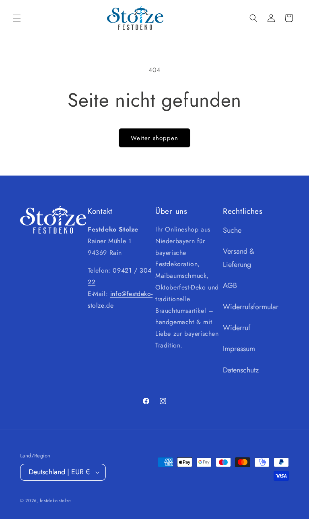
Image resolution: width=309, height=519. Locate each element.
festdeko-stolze (56, 500)
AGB (230, 285)
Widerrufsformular (250, 307)
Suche (232, 230)
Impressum (239, 348)
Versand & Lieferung (238, 257)
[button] (17, 18)
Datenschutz (241, 370)
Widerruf (236, 328)
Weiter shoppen (154, 138)
